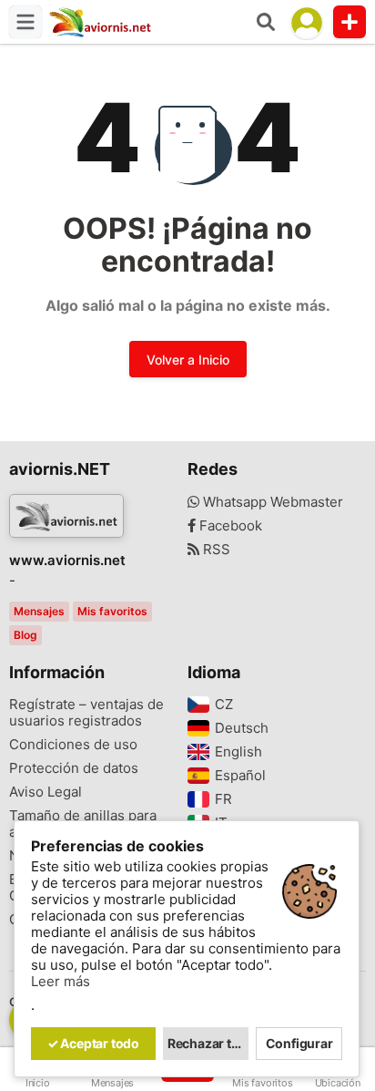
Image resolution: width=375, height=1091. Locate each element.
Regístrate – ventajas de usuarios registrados (86, 712)
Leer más (60, 981)
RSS (214, 549)
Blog (25, 635)
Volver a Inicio (188, 359)
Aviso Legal (45, 792)
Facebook (229, 526)
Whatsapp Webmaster (271, 502)
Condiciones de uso (73, 744)
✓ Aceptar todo (93, 1043)
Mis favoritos (112, 611)
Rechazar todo (208, 1043)
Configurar (299, 1043)
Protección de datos (73, 768)
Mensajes (39, 611)
